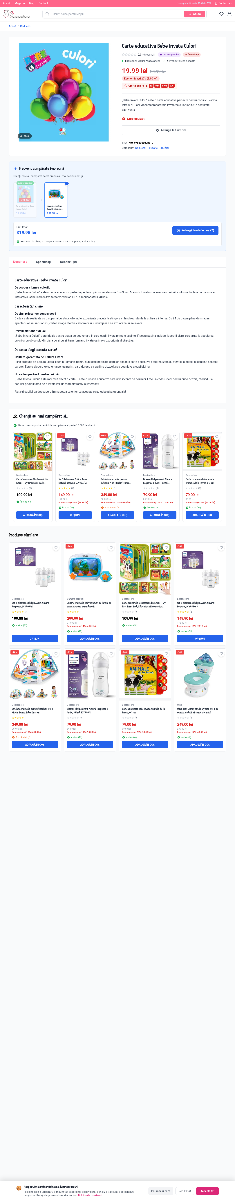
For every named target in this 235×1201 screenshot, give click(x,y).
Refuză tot (185, 1191)
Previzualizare (37, 571)
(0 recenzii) (149, 54)
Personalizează (160, 1191)
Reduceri (25, 26)
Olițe (179, 705)
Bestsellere (22, 475)
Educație (153, 147)
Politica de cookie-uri (90, 1195)
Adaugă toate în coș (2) (198, 230)
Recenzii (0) (68, 262)
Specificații (43, 262)
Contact (43, 3)
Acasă (6, 3)
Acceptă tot (207, 1191)
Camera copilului (75, 599)
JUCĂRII (164, 147)
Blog (31, 3)
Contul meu (225, 3)
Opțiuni (75, 515)
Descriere (20, 261)
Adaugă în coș (33, 515)
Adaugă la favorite (174, 130)
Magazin (20, 3)
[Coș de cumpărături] (229, 14)
